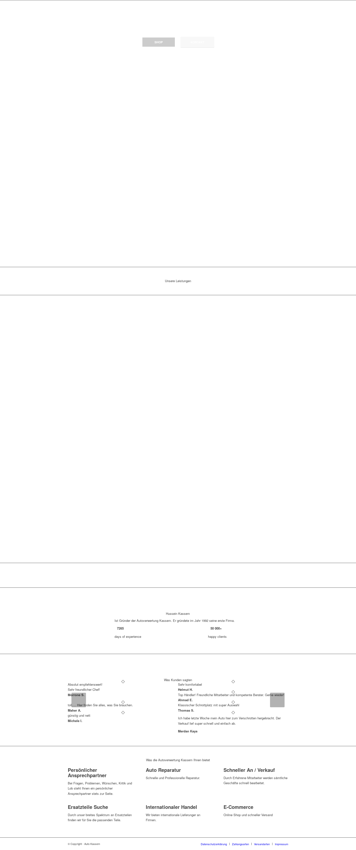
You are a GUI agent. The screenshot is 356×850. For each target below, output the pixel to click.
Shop (159, 42)
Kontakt (197, 42)
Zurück (78, 700)
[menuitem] (213, 844)
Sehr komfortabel (190, 684)
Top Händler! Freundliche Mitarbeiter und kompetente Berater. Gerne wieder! (231, 694)
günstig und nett (79, 715)
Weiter (277, 700)
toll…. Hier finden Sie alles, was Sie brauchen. (100, 705)
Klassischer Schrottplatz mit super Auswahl (208, 705)
